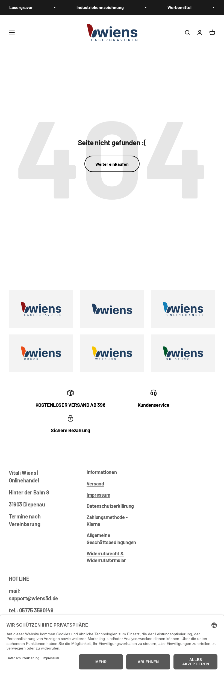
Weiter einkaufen (112, 164)
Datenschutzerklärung (110, 506)
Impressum (98, 495)
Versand (95, 484)
